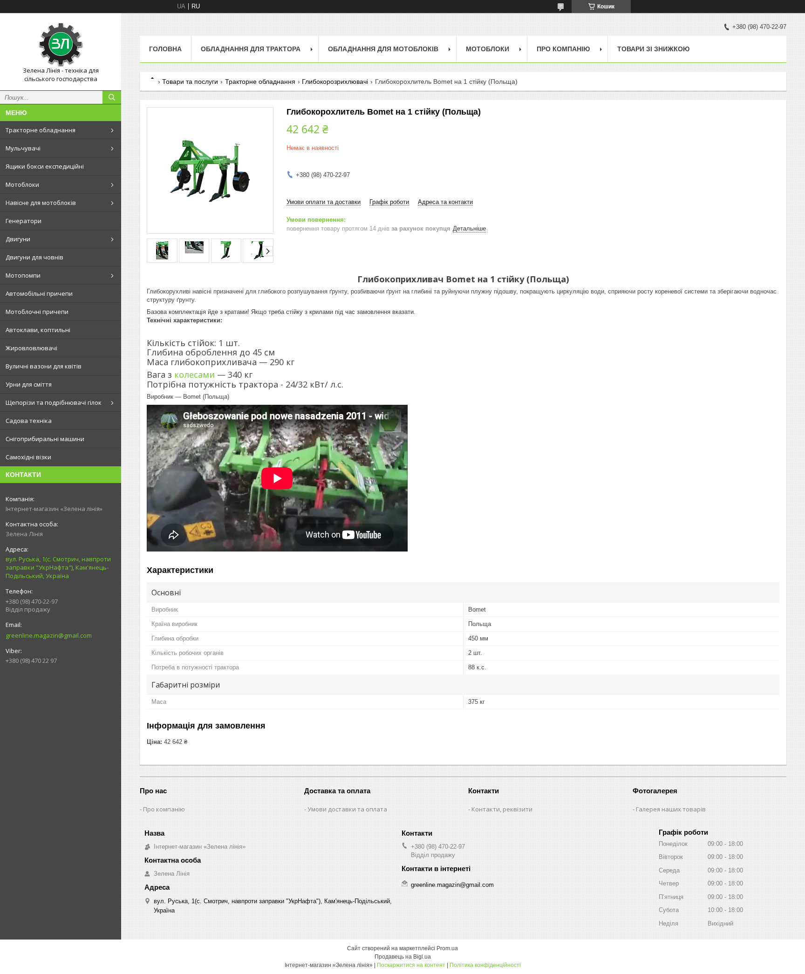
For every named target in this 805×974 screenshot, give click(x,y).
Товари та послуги (190, 81)
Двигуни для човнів (34, 257)
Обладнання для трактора (250, 49)
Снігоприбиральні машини (45, 439)
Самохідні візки (28, 457)
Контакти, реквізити (501, 809)
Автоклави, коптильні (38, 330)
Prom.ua (447, 948)
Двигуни (18, 239)
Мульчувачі (23, 148)
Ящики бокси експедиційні (45, 166)
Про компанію (563, 49)
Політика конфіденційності (485, 965)
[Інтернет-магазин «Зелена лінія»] (60, 43)
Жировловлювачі (31, 348)
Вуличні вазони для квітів (44, 366)
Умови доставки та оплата (347, 809)
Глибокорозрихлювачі (335, 81)
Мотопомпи (23, 275)
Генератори (23, 221)
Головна (165, 49)
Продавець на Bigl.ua (403, 957)
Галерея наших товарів (671, 809)
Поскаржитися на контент (411, 965)
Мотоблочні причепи (37, 311)
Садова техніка (29, 420)
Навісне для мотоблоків (41, 202)
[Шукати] (111, 97)
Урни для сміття (29, 384)
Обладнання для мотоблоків (383, 49)
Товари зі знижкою (653, 49)
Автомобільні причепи (39, 293)
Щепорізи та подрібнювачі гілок (54, 402)
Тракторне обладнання (40, 130)
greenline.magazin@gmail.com (49, 635)
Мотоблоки (22, 184)
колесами (194, 374)
